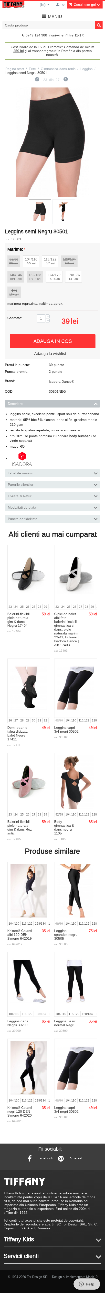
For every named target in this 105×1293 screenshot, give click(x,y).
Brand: (10, 381)
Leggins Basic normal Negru (65, 1023)
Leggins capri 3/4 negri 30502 (66, 729)
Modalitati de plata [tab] (22, 507)
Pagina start (14, 69)
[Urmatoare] (65, 80)
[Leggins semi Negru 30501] (52, 142)
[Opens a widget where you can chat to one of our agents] (86, 1284)
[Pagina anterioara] (37, 80)
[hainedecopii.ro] (13, 4)
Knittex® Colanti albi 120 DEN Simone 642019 (19, 934)
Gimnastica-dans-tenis (58, 69)
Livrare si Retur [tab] (20, 496)
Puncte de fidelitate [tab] (22, 519)
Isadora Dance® (61, 381)
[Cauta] (99, 25)
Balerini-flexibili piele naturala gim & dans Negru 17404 (18, 619)
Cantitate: (14, 318)
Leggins (86, 69)
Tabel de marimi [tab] (20, 473)
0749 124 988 (36, 35)
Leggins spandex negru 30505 (65, 934)
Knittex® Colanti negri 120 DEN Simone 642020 (19, 1111)
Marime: (15, 249)
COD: (9, 391)
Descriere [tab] (15, 404)
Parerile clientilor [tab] (20, 484)
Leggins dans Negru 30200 (17, 1023)
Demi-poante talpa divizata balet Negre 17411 (17, 733)
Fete (32, 69)
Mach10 (91, 1277)
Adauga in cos (52, 341)
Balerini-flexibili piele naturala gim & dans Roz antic (19, 827)
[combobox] (52, 25)
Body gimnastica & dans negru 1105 (64, 827)
